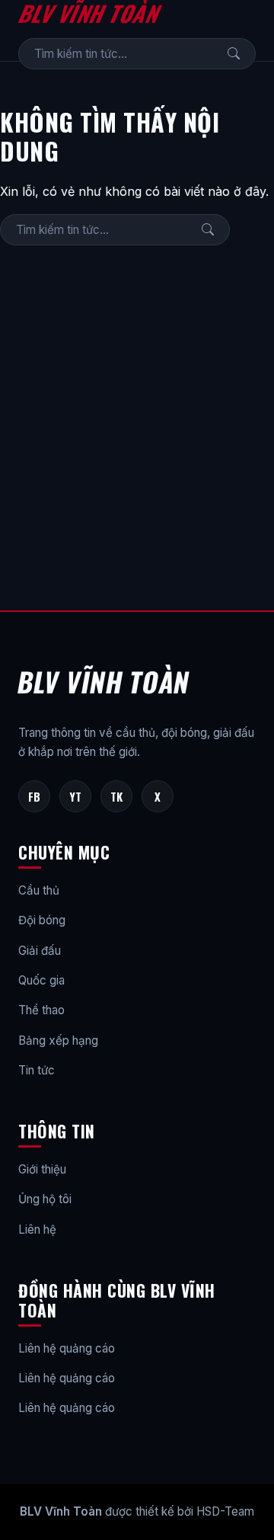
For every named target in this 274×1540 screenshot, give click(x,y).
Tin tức (36, 1070)
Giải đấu (39, 950)
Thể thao (41, 1010)
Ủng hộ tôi (45, 1199)
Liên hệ (37, 1229)
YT (75, 796)
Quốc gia (41, 980)
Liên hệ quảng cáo (66, 1348)
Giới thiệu (42, 1169)
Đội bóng (41, 920)
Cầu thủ (38, 890)
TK (116, 796)
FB (34, 796)
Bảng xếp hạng (58, 1040)
